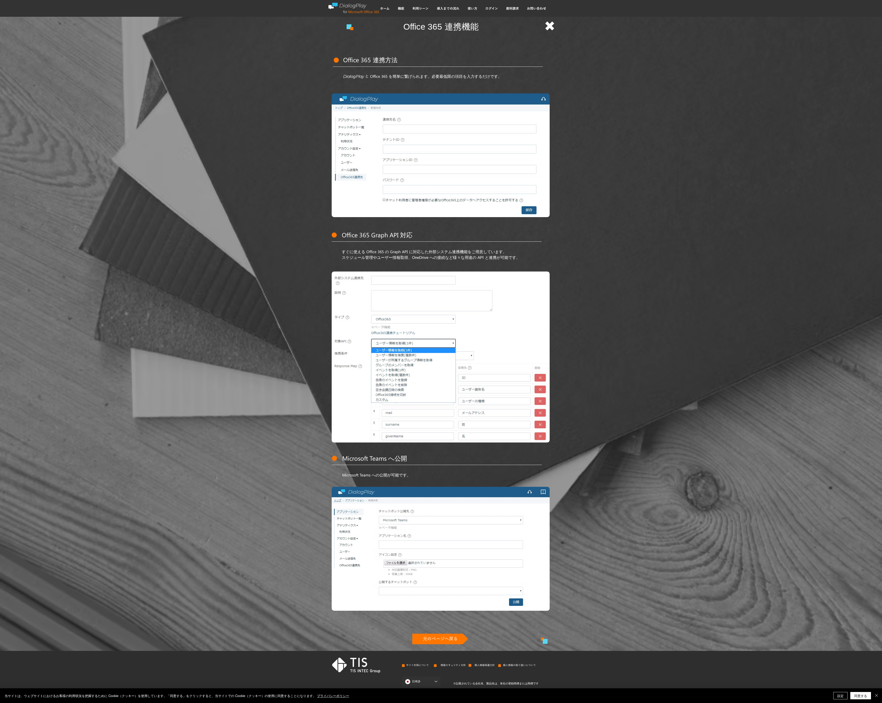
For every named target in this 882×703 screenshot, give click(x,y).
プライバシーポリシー (333, 695)
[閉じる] (876, 695)
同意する (860, 695)
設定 (840, 695)
